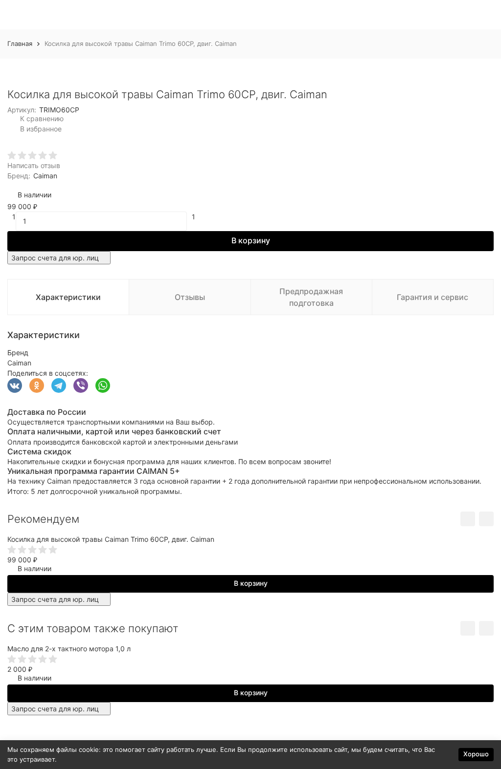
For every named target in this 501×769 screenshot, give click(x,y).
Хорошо (476, 754)
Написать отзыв (33, 165)
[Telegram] (58, 385)
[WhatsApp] (102, 385)
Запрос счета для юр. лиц (55, 258)
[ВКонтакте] (14, 385)
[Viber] (80, 385)
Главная (19, 43)
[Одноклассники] (36, 385)
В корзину (250, 240)
